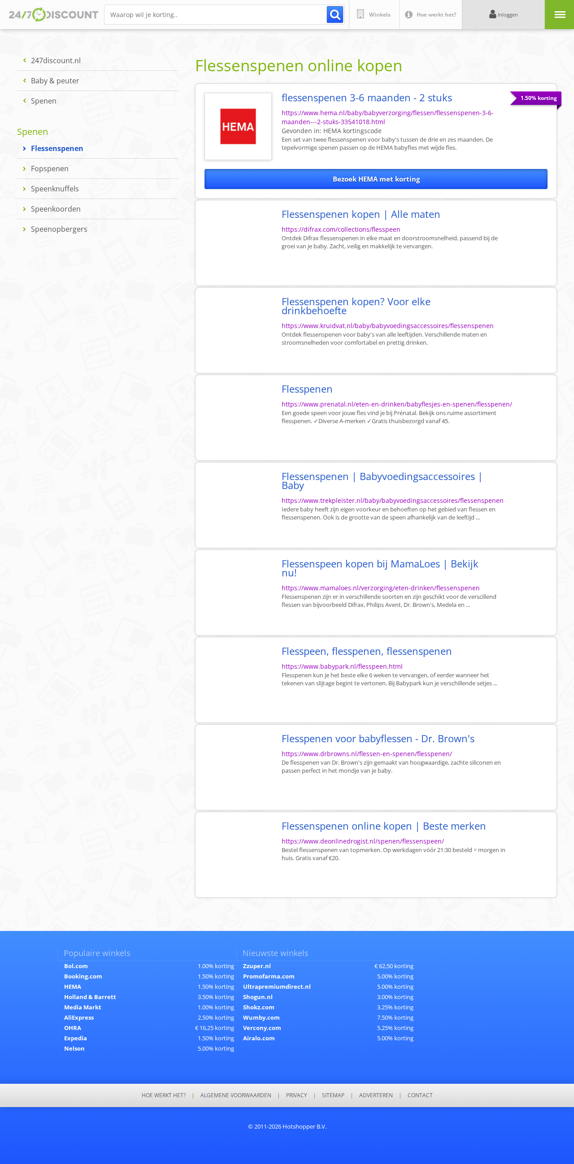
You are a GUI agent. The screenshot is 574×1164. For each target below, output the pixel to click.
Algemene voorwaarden (235, 1095)
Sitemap (333, 1095)
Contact (420, 1095)
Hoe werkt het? (164, 1095)
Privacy (296, 1095)
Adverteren (376, 1095)
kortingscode (352, 130)
